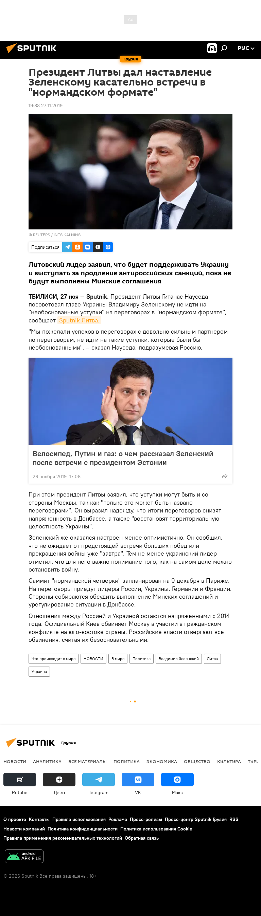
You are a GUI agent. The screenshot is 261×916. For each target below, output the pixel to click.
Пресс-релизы (146, 819)
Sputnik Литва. (79, 320)
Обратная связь (142, 838)
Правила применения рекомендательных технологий (62, 838)
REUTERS (41, 234)
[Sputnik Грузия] (33, 54)
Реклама (117, 819)
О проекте (14, 819)
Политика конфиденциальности (83, 829)
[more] (224, 476)
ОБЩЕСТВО (197, 761)
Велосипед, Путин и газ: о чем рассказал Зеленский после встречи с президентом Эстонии (123, 458)
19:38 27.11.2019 (46, 105)
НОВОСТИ (93, 658)
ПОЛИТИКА (127, 761)
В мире (117, 658)
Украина (39, 671)
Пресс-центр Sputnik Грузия (196, 819)
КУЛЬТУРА (229, 761)
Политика (142, 658)
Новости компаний (24, 829)
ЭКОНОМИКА (161, 761)
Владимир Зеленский (179, 658)
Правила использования (79, 819)
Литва (212, 658)
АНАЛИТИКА (47, 761)
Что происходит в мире (53, 658)
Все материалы (87, 761)
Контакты (39, 819)
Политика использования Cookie (156, 829)
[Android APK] (24, 857)
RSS (234, 819)
